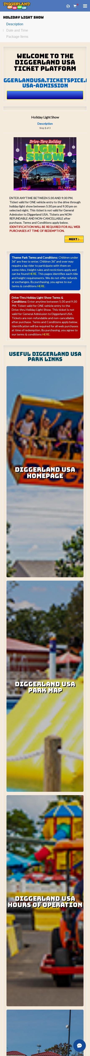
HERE (41, 286)
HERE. (33, 273)
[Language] (68, 5)
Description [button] (45, 123)
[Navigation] (85, 6)
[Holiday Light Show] (45, 163)
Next (73, 239)
